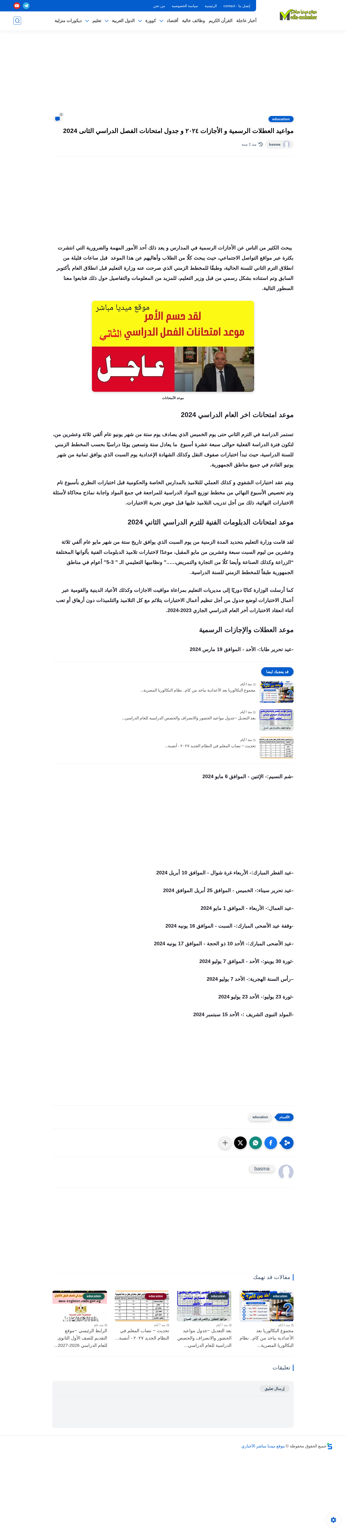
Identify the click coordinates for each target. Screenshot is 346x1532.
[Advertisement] (173, 76)
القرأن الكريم (221, 20)
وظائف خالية (193, 20)
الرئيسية (211, 6)
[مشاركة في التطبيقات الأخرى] (225, 1142)
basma (274, 144)
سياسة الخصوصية (185, 6)
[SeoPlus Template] (329, 1446)
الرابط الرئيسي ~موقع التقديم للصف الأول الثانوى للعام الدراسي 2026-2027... (80, 1338)
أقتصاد (172, 20)
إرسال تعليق (274, 1388)
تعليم (96, 20)
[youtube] (16, 5)
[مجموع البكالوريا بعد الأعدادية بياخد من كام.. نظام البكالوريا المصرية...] (276, 692)
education (281, 119)
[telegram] (26, 5)
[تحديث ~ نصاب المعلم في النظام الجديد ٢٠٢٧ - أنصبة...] (276, 747)
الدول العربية (123, 20)
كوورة (150, 20)
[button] (270, 1142)
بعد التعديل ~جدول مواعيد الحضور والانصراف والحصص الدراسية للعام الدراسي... (189, 718)
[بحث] (17, 21)
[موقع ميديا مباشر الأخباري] (298, 15)
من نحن (159, 6)
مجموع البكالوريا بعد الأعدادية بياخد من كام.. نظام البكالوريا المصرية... (198, 690)
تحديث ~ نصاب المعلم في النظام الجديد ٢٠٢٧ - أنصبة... (210, 746)
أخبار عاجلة (246, 20)
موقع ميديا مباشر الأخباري (263, 1446)
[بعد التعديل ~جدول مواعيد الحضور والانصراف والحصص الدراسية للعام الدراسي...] (276, 720)
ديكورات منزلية (68, 20)
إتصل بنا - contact (236, 6)
